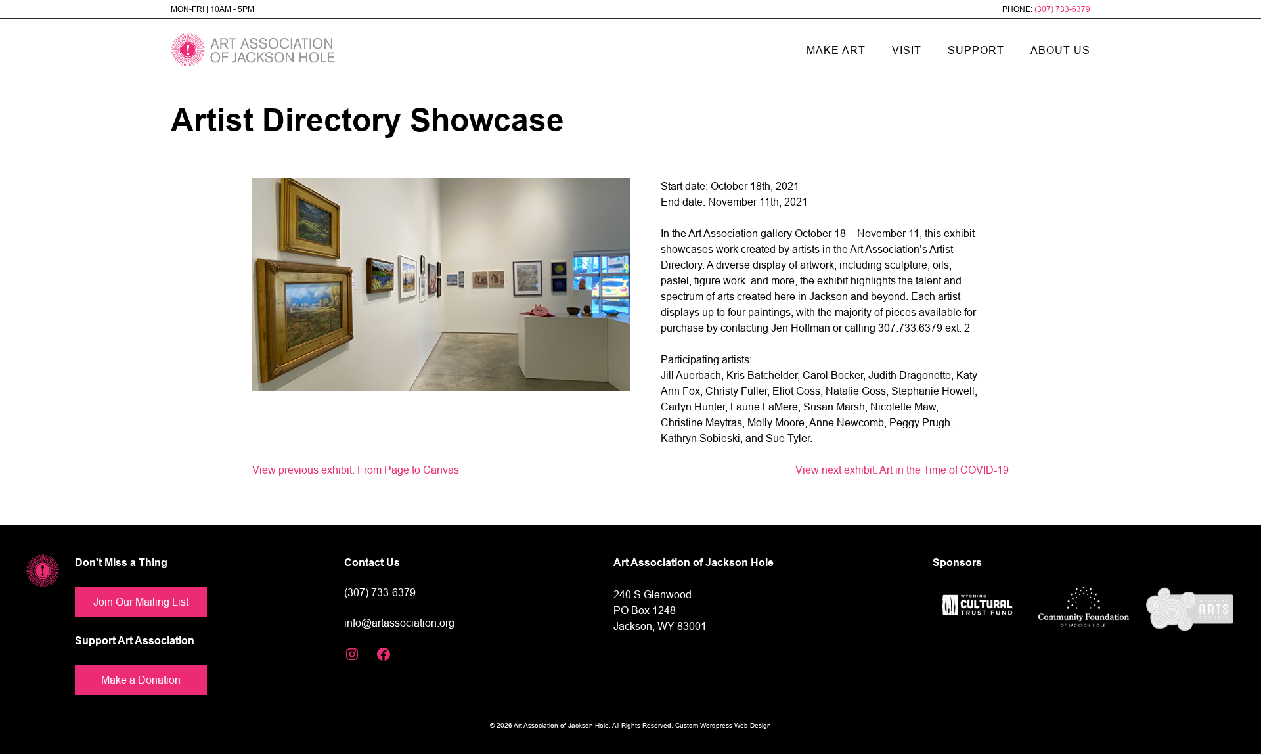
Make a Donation (141, 680)
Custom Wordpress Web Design (723, 725)
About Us (1060, 50)
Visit (906, 50)
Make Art (836, 50)
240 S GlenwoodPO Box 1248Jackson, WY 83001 (660, 610)
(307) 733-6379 (1062, 9)
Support (976, 50)
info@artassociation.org (399, 623)
